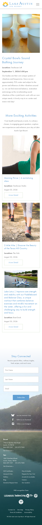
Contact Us (11, 510)
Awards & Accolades (28, 477)
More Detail (13, 195)
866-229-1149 (8, 447)
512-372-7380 (19, 463)
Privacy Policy (29, 510)
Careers (24, 480)
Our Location (26, 483)
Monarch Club (7, 474)
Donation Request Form (10, 483)
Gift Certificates (8, 471)
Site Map (20, 510)
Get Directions (8, 451)
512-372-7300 (19, 447)
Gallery (5, 477)
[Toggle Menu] (37, 4)
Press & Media (26, 471)
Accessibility (28, 512)
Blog (4, 480)
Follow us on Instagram (24, 424)
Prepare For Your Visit (28, 474)
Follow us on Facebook (24, 420)
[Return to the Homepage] (18, 4)
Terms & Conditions (16, 512)
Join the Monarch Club (24, 415)
